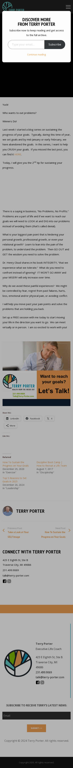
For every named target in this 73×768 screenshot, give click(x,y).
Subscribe (55, 44)
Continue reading (36, 54)
